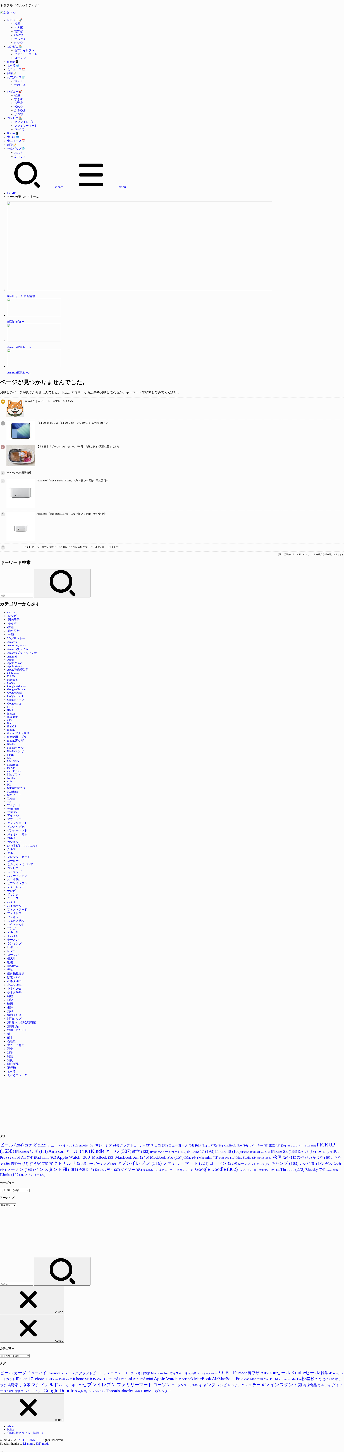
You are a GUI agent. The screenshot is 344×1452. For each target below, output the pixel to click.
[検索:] (17, 595)
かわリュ (20, 84)
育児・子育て (15, 1045)
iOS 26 (307, 1151)
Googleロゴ (14, 703)
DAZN (11, 676)
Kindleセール (15, 747)
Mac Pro (227, 1157)
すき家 (18, 27)
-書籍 (10, 627)
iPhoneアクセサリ (18, 733)
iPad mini (45, 1157)
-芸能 (10, 634)
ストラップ (14, 871)
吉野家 (18, 31)
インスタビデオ (17, 826)
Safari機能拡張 (16, 787)
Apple (10, 659)
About (10, 1426)
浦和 (10, 1011)
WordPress (13, 808)
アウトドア (14, 819)
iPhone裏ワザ (15, 740)
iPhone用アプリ (17, 736)
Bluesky (315, 1169)
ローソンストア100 (254, 1163)
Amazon (12, 642)
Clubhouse (13, 673)
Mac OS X (13, 761)
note (9, 781)
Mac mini (208, 1157)
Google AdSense (16, 686)
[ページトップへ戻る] (1, 1451)
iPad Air (23, 1157)
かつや (18, 42)
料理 (10, 996)
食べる (11, 1071)
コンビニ (13, 868)
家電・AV (13, 977)
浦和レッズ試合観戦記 (21, 1022)
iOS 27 (324, 1151)
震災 (10, 1060)
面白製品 (13, 1063)
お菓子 (11, 837)
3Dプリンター (16, 638)
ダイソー (131, 1170)
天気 (10, 969)
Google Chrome (16, 689)
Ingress (11, 713)
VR (9, 801)
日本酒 (215, 1145)
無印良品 (13, 1026)
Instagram (12, 716)
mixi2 (332, 1169)
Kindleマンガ (15, 751)
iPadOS (11, 726)
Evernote (85, 1145)
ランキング (14, 943)
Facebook (12, 679)
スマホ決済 (14, 879)
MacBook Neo (236, 1145)
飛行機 (11, 1067)
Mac (9, 758)
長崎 (285, 1145)
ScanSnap (12, 791)
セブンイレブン (24, 50)
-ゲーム (12, 612)
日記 (10, 999)
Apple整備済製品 (17, 669)
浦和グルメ (14, 1014)
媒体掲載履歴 (15, 973)
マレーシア (107, 1145)
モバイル (13, 935)
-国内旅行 (13, 619)
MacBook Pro (167, 1157)
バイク (11, 902)
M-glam (28, 1443)
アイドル (13, 815)
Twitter (11, 798)
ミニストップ (298, 1145)
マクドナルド (15, 924)
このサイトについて (20, 864)
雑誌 (10, 1056)
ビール (12, 1145)
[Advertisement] (107, 1105)
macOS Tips (14, 771)
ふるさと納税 (15, 920)
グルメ (11, 853)
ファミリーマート (25, 54)
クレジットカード (18, 856)
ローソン (20, 57)
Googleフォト (15, 695)
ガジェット (14, 841)
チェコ (159, 1145)
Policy (10, 1429)
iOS (9, 720)
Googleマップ (15, 699)
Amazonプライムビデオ (22, 652)
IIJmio (10, 710)
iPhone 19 (249, 1151)
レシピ (308, 1163)
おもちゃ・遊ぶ (17, 834)
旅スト (18, 80)
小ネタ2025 (14, 988)
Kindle (11, 744)
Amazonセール (16, 645)
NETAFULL (26, 1440)
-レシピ (12, 615)
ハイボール (14, 905)
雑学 (10, 1052)
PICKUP (226, 1372)
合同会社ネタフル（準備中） (25, 1432)
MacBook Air (132, 1157)
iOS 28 (311, 1146)
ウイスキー (258, 1145)
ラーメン (13, 939)
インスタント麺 (56, 1169)
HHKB (11, 707)
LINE (10, 754)
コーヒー (13, 860)
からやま (20, 38)
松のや (18, 35)
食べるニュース (17, 1075)
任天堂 (11, 958)
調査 (10, 1048)
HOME (11, 193)
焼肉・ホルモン (17, 1030)
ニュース (13, 898)
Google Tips (247, 1169)
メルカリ (13, 932)
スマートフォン (17, 875)
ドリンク (13, 894)
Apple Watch (14, 666)
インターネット (17, 830)
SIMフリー (14, 794)
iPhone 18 (228, 1151)
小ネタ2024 (14, 984)
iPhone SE (284, 1151)
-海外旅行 (13, 630)
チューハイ (60, 1145)
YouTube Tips (269, 1169)
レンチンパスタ (240, 1385)
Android (12, 656)
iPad (9, 723)
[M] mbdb (42, 1443)
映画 (10, 1003)
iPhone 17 (200, 1151)
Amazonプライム (17, 649)
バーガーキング (101, 1163)
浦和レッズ (14, 1018)
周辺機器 (13, 966)
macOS (11, 767)
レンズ (11, 950)
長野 (201, 1145)
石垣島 (11, 1041)
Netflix (11, 778)
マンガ (11, 928)
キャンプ (284, 1163)
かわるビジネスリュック (23, 845)
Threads (292, 1169)
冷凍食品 (89, 1170)
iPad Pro (118, 1379)
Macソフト (14, 774)
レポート (13, 947)
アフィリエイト (17, 822)
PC (9, 784)
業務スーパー (169, 1170)
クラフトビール (135, 1145)
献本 (10, 1037)
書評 (10, 1007)
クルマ (11, 849)
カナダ (35, 1145)
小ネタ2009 (14, 981)
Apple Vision (14, 662)
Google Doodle (216, 1169)
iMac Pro (265, 1157)
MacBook (12, 764)
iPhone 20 (263, 1152)
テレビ (11, 890)
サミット (187, 1169)
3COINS (150, 1169)
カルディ (110, 1170)
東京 (274, 1145)
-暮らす (12, 623)
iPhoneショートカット (168, 1151)
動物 (10, 962)
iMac (191, 1157)
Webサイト (14, 805)
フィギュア (14, 917)
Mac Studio (247, 1157)
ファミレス (14, 913)
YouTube (12, 812)
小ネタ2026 (14, 992)
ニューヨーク (181, 1145)
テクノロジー (15, 886)
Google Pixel (14, 692)
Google (11, 682)
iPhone (11, 729)
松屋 (17, 23)
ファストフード (17, 909)
